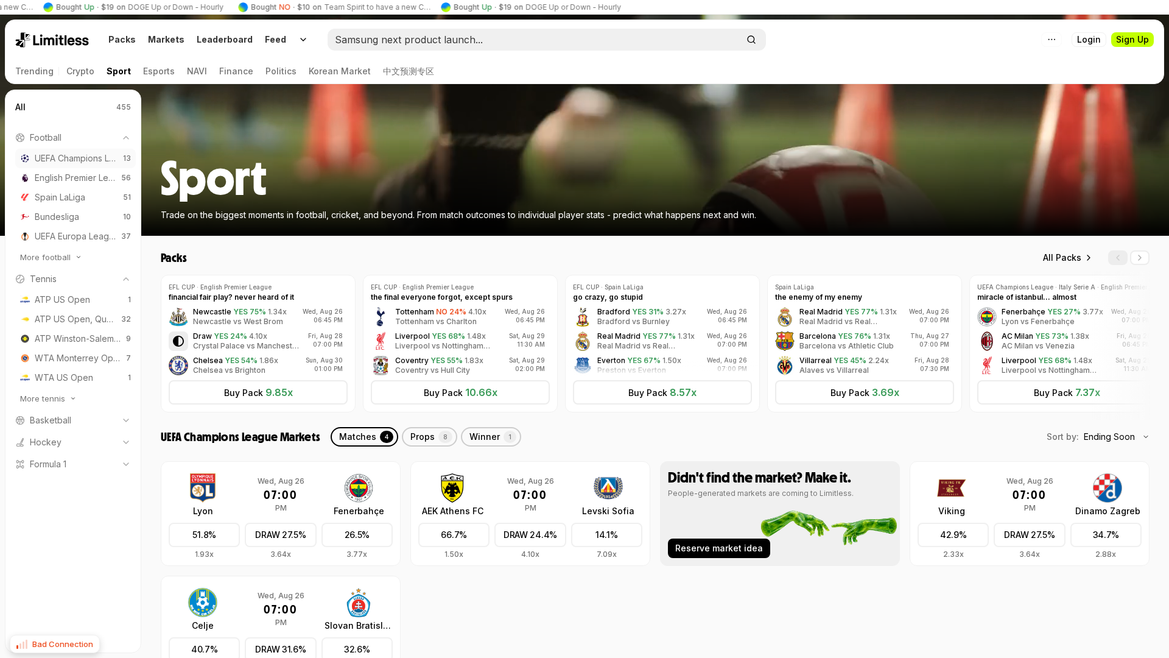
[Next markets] (1140, 257)
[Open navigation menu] (303, 39)
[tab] (364, 437)
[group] (255, 317)
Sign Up (1132, 39)
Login (1089, 39)
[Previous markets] (1118, 257)
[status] (55, 644)
